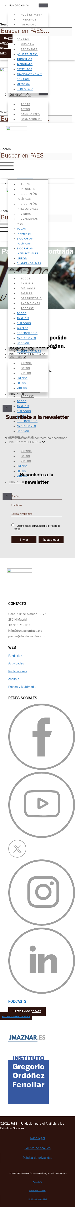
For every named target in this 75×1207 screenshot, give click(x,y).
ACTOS (25, 109)
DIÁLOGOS (28, 289)
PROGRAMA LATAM (22, 349)
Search (5, 24)
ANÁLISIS (15, 269)
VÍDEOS (26, 373)
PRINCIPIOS (28, 20)
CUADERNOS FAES (29, 263)
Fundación (15, 656)
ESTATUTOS (24, 69)
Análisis (13, 679)
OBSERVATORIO (31, 298)
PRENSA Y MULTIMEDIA (25, 354)
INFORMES (28, 189)
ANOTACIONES (30, 303)
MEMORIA (27, 44)
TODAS (25, 104)
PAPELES (26, 293)
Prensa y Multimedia (22, 687)
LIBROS (26, 214)
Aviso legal (37, 1138)
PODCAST (27, 308)
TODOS (26, 279)
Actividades (16, 663)
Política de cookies (38, 1148)
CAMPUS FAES (30, 114)
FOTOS (25, 368)
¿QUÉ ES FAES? (31, 15)
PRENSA (26, 363)
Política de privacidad (37, 1158)
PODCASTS (17, 1002)
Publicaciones (17, 671)
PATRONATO (29, 25)
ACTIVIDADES (18, 95)
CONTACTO (16, 394)
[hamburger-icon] (43, 5)
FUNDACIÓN (17, 6)
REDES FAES (29, 49)
